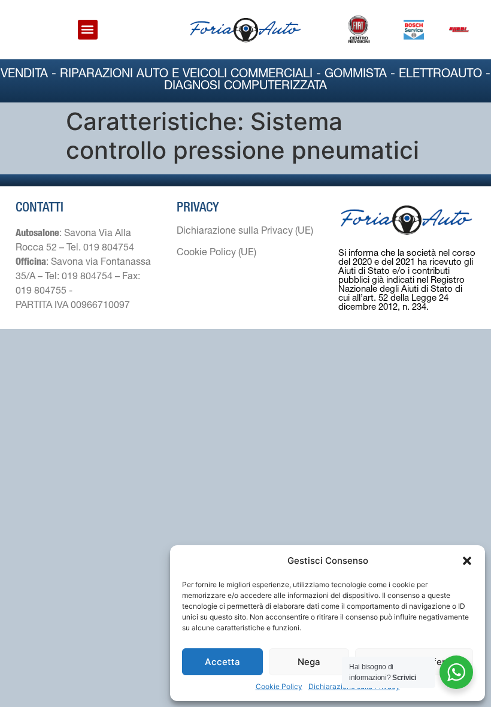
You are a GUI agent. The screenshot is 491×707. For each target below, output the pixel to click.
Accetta (222, 661)
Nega (309, 661)
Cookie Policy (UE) (216, 253)
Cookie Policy (279, 686)
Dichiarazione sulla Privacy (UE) (245, 232)
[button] (467, 561)
